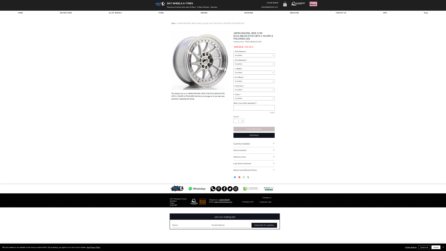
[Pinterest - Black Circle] (218, 188)
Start (173, 23)
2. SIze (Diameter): (240, 60)
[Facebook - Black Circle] (224, 188)
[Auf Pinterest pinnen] (239, 177)
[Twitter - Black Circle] (230, 188)
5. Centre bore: (238, 86)
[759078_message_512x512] (213, 188)
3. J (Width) (237, 69)
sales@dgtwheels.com (223, 202)
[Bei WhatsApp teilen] (243, 177)
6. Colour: (237, 94)
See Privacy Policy (93, 247)
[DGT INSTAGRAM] (235, 188)
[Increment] (242, 121)
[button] (285, 4)
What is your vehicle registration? (245, 103)
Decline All (424, 247)
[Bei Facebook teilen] (235, 177)
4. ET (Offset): (238, 77)
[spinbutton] (239, 121)
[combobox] (254, 55)
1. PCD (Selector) (239, 51)
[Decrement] (235, 121)
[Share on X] (248, 177)
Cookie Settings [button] (411, 247)
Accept (435, 247)
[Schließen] (443, 247)
